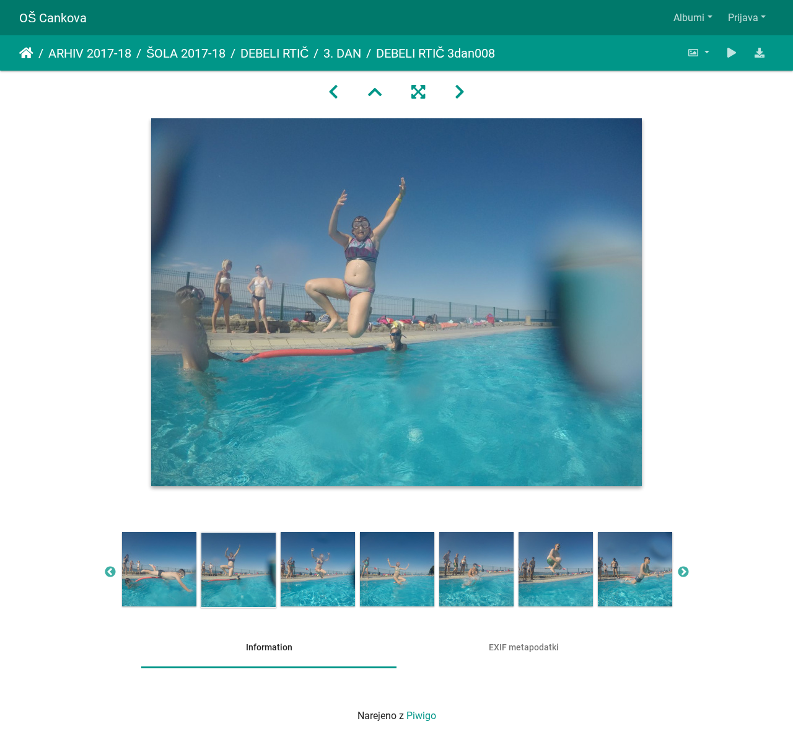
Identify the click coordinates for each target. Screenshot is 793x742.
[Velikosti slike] (698, 53)
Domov (26, 53)
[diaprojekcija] (731, 53)
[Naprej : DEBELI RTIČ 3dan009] (460, 92)
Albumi (688, 18)
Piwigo (421, 716)
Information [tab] (269, 647)
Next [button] (683, 572)
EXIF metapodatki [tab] (524, 647)
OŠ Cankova (53, 18)
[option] (159, 569)
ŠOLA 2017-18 (186, 53)
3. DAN (342, 53)
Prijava (743, 18)
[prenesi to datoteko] (759, 53)
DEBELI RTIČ (274, 53)
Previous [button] (110, 572)
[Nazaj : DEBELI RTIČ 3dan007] (333, 92)
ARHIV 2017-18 (89, 53)
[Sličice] (374, 92)
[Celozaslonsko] (418, 92)
